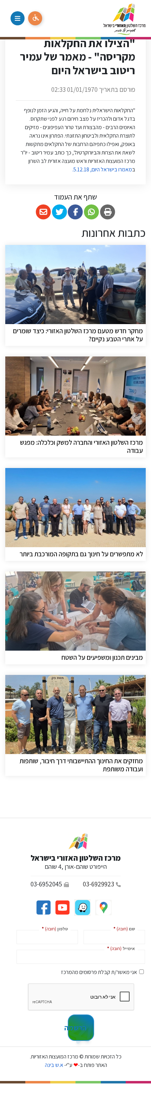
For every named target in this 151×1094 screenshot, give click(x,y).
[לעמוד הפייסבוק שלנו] (43, 907)
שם (123, 928)
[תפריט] (18, 18)
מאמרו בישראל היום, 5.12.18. (101, 169)
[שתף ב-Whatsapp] (91, 212)
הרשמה (77, 1027)
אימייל (119, 948)
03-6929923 (98, 884)
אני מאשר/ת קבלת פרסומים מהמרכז (99, 972)
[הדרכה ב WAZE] (82, 907)
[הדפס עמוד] (107, 212)
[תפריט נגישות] (35, 18)
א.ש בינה (53, 1065)
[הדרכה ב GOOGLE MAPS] (103, 907)
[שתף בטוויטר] (59, 212)
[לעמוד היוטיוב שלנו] (62, 907)
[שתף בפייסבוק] (75, 212)
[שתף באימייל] (43, 212)
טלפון (53, 928)
